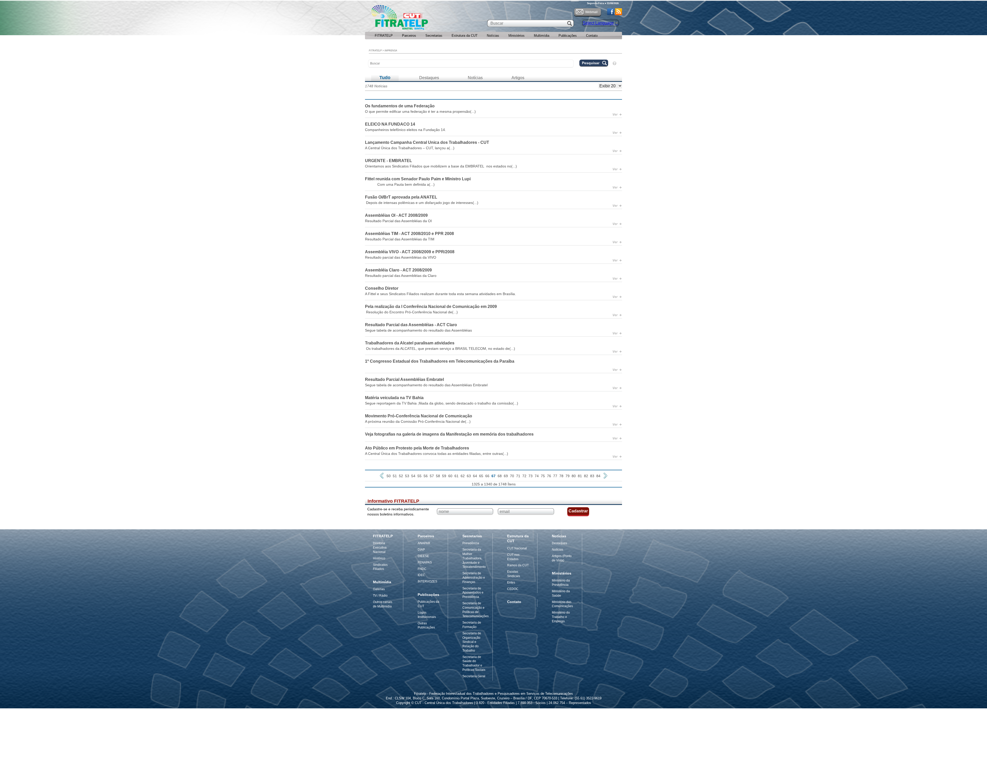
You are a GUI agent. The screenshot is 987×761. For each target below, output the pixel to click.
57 (432, 476)
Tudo (384, 77)
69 (506, 476)
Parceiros (409, 35)
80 (574, 476)
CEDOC (512, 589)
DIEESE (423, 556)
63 (469, 476)
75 (543, 476)
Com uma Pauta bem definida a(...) (400, 184)
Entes (511, 582)
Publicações (568, 35)
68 (500, 476)
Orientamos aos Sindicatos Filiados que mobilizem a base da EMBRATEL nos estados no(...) (441, 166)
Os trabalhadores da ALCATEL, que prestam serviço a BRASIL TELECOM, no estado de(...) (440, 348)
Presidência (470, 543)
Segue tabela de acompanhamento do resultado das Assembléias (418, 330)
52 (401, 476)
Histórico (379, 558)
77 (555, 476)
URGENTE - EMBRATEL (388, 160)
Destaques (429, 78)
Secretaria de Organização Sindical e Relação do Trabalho (471, 642)
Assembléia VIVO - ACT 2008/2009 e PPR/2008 (409, 252)
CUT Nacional (517, 548)
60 (450, 476)
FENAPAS (425, 562)
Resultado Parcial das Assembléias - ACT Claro (411, 325)
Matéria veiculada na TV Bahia (394, 398)
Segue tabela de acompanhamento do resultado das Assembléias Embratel (426, 385)
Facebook (610, 11)
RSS (618, 11)
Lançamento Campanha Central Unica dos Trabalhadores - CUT (427, 142)
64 (475, 476)
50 (389, 476)
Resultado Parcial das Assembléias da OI (398, 221)
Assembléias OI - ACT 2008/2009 (396, 215)
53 (407, 476)
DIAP (421, 549)
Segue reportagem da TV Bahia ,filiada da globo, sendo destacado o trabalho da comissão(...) (441, 403)
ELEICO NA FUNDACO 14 (390, 124)
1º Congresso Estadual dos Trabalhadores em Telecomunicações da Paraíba (439, 361)
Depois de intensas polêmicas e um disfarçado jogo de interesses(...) (421, 203)
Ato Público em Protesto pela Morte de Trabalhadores (417, 448)
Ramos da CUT (518, 565)
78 (561, 476)
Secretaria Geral (473, 676)
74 (537, 476)
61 (456, 476)
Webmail (591, 12)
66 (487, 476)
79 (567, 476)
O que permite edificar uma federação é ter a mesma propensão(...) (420, 111)
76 (549, 476)
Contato (592, 35)
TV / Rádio (380, 595)
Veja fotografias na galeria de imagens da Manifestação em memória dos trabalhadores (449, 434)
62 (463, 476)
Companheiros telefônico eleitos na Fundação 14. (405, 130)
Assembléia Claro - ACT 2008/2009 (398, 270)
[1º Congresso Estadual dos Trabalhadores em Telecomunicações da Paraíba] (493, 367)
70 (512, 476)
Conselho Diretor (381, 288)
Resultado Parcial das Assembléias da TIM (399, 239)
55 (419, 476)
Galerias (379, 589)
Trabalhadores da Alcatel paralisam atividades (409, 343)
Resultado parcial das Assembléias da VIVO (400, 257)
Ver (617, 114)
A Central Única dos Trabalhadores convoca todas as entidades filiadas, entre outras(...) (436, 454)
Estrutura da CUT (465, 35)
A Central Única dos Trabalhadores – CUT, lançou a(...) (409, 148)
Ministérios (516, 35)
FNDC (422, 569)
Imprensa (391, 50)
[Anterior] (382, 476)
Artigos (517, 78)
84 (598, 476)
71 (518, 476)
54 (413, 476)
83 (592, 476)
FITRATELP (384, 35)
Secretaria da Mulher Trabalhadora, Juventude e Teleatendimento (474, 558)
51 (395, 476)
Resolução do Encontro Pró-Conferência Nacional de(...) (411, 312)
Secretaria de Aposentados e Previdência (472, 593)
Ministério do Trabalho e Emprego (561, 617)
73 (530, 476)
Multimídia (541, 35)
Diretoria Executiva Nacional (380, 547)
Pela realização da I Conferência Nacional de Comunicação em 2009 (431, 306)
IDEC (421, 575)
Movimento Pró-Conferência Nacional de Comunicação (418, 416)
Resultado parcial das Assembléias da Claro (400, 276)
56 (426, 476)
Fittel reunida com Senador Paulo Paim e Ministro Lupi (418, 179)
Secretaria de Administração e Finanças (473, 577)
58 (438, 476)
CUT (416, 19)
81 (580, 476)
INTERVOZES (427, 581)
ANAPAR (424, 543)
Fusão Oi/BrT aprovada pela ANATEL (401, 197)
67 (493, 476)
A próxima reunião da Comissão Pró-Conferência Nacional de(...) (418, 421)
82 (586, 476)
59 (444, 476)
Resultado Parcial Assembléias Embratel (404, 379)
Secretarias (433, 35)
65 (481, 476)
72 (524, 476)
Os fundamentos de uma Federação (400, 106)
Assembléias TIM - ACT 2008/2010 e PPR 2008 (409, 233)
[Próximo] (605, 476)
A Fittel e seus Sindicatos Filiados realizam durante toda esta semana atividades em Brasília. (440, 294)
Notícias (493, 35)
